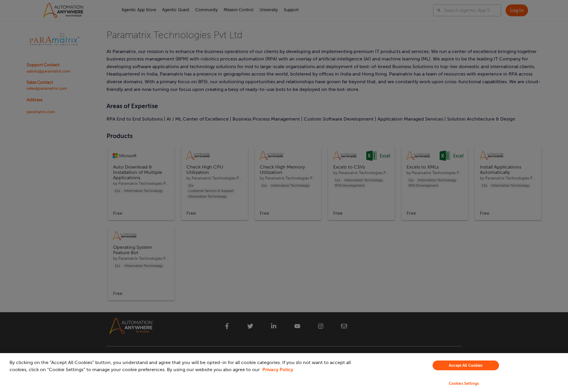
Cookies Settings (464, 383)
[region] (284, 372)
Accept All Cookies (466, 365)
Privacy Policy (277, 369)
